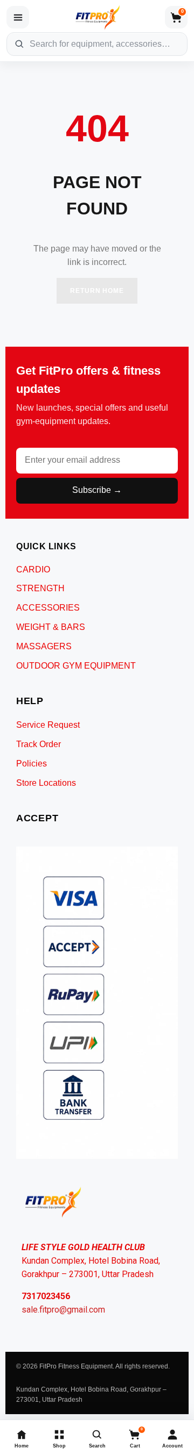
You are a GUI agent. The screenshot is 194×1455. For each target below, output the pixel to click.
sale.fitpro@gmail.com (63, 1310)
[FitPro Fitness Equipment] (97, 17)
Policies (31, 763)
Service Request (48, 724)
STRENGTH (40, 588)
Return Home (97, 291)
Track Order (38, 744)
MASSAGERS (44, 646)
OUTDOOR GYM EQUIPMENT (76, 665)
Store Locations (46, 782)
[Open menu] (17, 17)
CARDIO (33, 569)
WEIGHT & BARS (50, 627)
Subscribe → (97, 489)
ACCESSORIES (48, 607)
